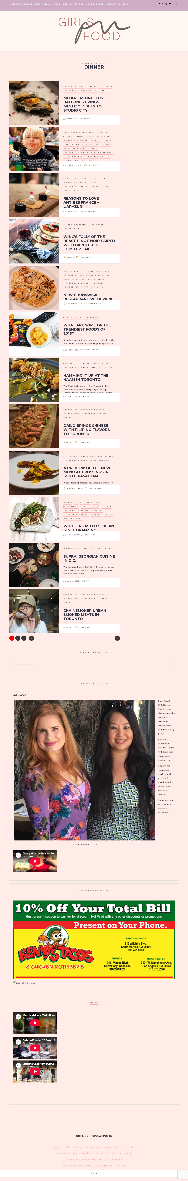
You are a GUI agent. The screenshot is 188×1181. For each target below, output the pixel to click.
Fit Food (96, 140)
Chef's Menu (81, 179)
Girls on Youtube (73, 4)
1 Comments (84, 119)
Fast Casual (81, 140)
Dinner (91, 86)
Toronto (110, 368)
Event (89, 275)
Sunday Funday (85, 287)
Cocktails (101, 132)
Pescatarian (71, 514)
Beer (66, 132)
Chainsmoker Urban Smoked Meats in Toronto (84, 614)
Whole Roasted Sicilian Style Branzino (88, 528)
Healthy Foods (89, 148)
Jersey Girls (96, 279)
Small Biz (79, 160)
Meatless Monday (102, 152)
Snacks (92, 160)
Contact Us (113, 4)
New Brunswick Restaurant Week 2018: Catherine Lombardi (87, 299)
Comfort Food (83, 136)
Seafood (106, 187)
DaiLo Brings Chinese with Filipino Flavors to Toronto (86, 429)
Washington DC (101, 549)
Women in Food (95, 4)
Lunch (85, 152)
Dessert (99, 136)
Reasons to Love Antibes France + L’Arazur (81, 202)
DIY (76, 502)
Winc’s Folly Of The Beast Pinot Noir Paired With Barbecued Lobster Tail (89, 243)
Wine (102, 90)
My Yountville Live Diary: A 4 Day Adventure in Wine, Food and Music (94, 1147)
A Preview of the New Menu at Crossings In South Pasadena (86, 472)
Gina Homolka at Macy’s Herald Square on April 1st (94, 1159)
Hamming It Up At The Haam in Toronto (85, 377)
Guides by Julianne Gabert (26, 4)
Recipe (67, 229)
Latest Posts (71, 90)
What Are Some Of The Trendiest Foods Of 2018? (87, 329)
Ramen (67, 160)
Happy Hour (70, 148)
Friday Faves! (89, 144)
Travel (67, 191)
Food (107, 140)
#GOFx (67, 179)
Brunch (76, 132)
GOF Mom (105, 144)
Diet (108, 136)
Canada (68, 364)
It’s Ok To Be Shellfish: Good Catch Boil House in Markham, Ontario (94, 1153)
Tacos (103, 414)
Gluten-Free (71, 506)
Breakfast (77, 271)
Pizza (66, 156)
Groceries (80, 225)
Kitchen (106, 506)
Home (125, 4)
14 (31, 638)
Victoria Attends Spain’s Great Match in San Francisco (94, 1165)
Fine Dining (105, 86)
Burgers (88, 132)
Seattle (108, 514)
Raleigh (105, 156)
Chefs (94, 179)
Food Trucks (71, 144)
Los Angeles (89, 90)
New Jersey (98, 283)
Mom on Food (52, 4)
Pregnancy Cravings (85, 156)
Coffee (67, 136)
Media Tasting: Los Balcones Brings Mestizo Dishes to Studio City (83, 104)
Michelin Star (90, 187)
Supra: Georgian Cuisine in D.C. (89, 558)
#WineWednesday (74, 86)
